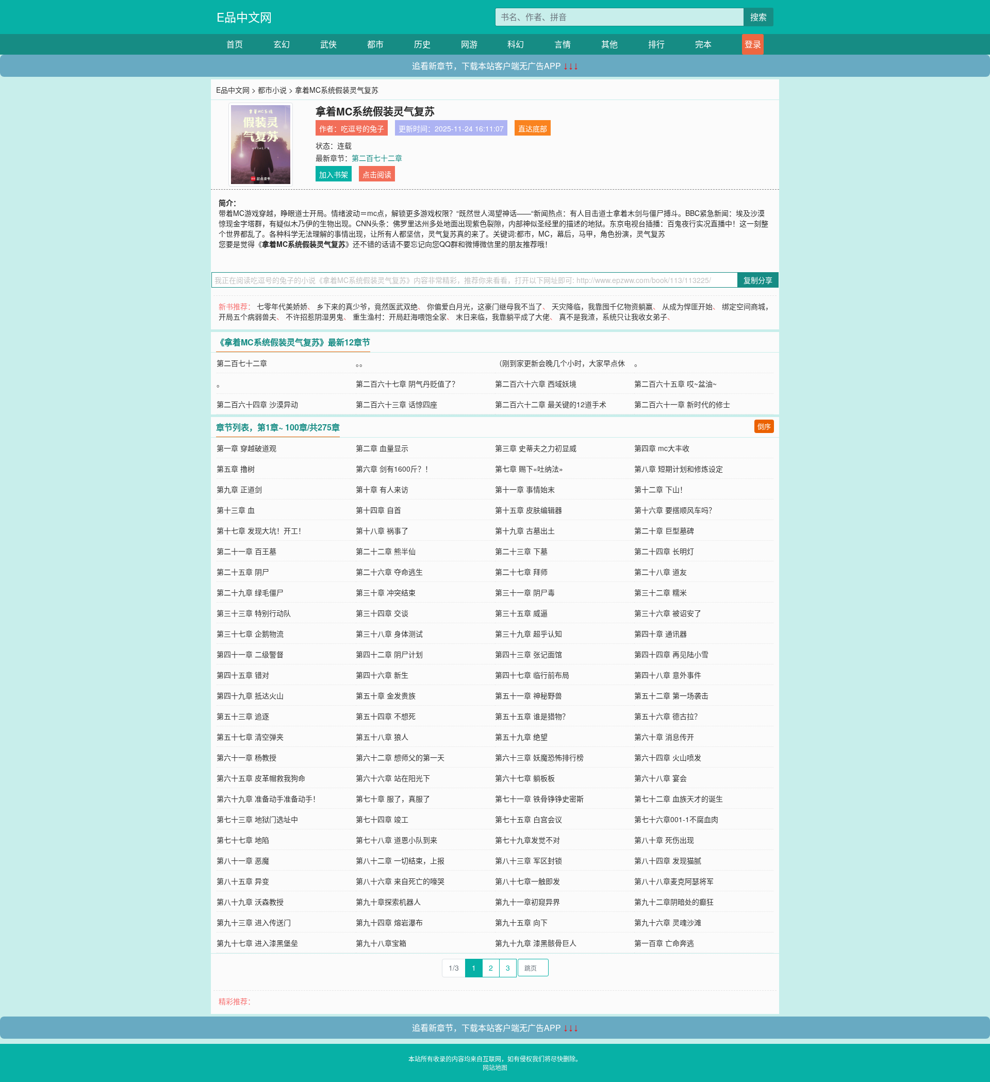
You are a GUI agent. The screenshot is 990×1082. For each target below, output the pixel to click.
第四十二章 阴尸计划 (389, 654)
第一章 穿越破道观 (246, 448)
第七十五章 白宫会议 (528, 819)
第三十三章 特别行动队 (254, 613)
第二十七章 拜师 (521, 572)
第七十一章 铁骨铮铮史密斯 (539, 798)
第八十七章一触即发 (527, 881)
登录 (753, 44)
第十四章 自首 (378, 510)
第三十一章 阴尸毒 (525, 592)
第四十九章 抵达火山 (250, 695)
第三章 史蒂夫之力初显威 (535, 448)
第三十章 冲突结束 (386, 592)
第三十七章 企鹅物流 (250, 633)
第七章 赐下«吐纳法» (529, 468)
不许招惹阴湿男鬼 (314, 316)
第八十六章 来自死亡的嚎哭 (400, 881)
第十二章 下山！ (660, 489)
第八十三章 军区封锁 (528, 860)
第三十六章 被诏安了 (667, 613)
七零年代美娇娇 (282, 306)
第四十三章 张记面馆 (528, 654)
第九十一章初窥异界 (527, 901)
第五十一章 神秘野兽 (528, 695)
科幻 (515, 44)
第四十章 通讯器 (660, 633)
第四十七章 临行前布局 (532, 675)
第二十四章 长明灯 (664, 551)
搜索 (758, 17)
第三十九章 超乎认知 (528, 633)
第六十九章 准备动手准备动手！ (268, 798)
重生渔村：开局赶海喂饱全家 (400, 316)
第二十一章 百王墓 (246, 551)
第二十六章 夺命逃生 (389, 572)
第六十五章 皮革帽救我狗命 (261, 778)
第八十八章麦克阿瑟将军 (674, 881)
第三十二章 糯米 (660, 592)
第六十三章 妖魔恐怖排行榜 (539, 757)
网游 (469, 44)
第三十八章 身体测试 (389, 633)
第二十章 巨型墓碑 (664, 530)
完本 (703, 44)
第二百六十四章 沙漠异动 (257, 404)
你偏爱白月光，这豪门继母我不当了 (484, 306)
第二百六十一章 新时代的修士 (682, 404)
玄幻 (281, 44)
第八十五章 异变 (243, 881)
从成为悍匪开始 (687, 306)
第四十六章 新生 (382, 675)
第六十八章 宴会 (660, 778)
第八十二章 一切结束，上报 (400, 860)
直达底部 (532, 128)
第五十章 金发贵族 (386, 695)
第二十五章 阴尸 (243, 572)
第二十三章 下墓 (521, 551)
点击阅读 (376, 174)
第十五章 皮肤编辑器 (528, 510)
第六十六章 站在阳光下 (393, 778)
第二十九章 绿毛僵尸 (250, 592)
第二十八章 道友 (660, 572)
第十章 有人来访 (382, 489)
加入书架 (333, 174)
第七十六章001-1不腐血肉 (676, 819)
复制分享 (758, 280)
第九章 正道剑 (239, 489)
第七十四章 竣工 (382, 819)
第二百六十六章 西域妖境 (535, 383)
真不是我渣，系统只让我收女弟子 (613, 316)
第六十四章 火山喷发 (667, 757)
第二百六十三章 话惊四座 (396, 404)
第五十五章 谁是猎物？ (532, 716)
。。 (361, 363)
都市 (375, 44)
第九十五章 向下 (521, 922)
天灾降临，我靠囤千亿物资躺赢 (602, 306)
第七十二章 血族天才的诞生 (678, 798)
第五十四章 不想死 (386, 716)
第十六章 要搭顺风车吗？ (675, 510)
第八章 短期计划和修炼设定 (678, 468)
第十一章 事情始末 (525, 489)
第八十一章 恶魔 (243, 860)
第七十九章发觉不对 (527, 840)
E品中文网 (244, 16)
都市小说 (272, 90)
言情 (562, 44)
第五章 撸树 (236, 468)
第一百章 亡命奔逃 (664, 943)
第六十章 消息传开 (664, 736)
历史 (422, 44)
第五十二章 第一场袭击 (671, 695)
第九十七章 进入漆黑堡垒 (257, 943)
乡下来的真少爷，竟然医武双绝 (367, 306)
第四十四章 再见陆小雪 (671, 654)
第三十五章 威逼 (521, 613)
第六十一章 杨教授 (246, 757)
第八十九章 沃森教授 (250, 901)
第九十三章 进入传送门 (254, 922)
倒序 (764, 426)
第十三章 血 (236, 510)
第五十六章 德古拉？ (667, 716)
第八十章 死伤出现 (664, 840)
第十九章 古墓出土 (525, 530)
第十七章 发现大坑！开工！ (261, 530)
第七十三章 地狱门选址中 (257, 819)
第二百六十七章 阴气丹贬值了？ (407, 383)
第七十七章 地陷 (243, 840)
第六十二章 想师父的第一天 (400, 757)
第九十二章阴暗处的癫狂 (674, 901)
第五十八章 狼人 (382, 736)
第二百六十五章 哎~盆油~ (675, 383)
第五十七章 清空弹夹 (250, 736)
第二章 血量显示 (382, 448)
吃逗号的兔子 (362, 128)
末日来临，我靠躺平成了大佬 (503, 316)
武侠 (328, 44)
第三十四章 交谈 (382, 613)
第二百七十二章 (377, 158)
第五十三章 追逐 (243, 716)
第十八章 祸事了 (382, 530)
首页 (234, 44)
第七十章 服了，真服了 (393, 798)
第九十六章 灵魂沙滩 (667, 922)
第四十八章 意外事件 (667, 675)
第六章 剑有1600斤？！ (394, 468)
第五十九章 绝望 (521, 736)
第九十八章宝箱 (381, 943)
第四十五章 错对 (243, 675)
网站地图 (495, 1067)
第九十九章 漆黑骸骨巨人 (535, 943)
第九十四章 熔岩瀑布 (389, 922)
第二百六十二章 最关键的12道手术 (550, 404)
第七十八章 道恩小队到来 (396, 840)
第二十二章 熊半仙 (386, 551)
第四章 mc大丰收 (661, 448)
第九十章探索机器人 (388, 901)
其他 (609, 44)
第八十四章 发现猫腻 (667, 860)
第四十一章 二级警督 (250, 654)
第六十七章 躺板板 (525, 778)
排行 (656, 44)
